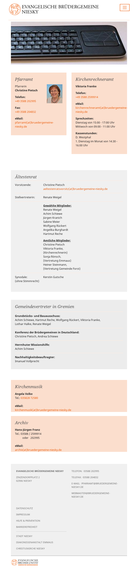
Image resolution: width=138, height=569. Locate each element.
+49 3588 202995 (25, 101)
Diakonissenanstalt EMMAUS (34, 542)
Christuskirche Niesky (30, 548)
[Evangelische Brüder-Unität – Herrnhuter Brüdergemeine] (25, 562)
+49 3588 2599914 (87, 97)
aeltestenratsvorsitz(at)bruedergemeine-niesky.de (75, 189)
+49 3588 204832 (25, 112)
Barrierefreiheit (26, 526)
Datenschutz (24, 508)
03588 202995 (91, 471)
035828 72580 (29, 398)
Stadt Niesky (24, 536)
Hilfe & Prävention (28, 520)
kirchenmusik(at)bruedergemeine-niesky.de (43, 410)
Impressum (23, 514)
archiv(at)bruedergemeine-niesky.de (38, 450)
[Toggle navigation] (125, 7)
